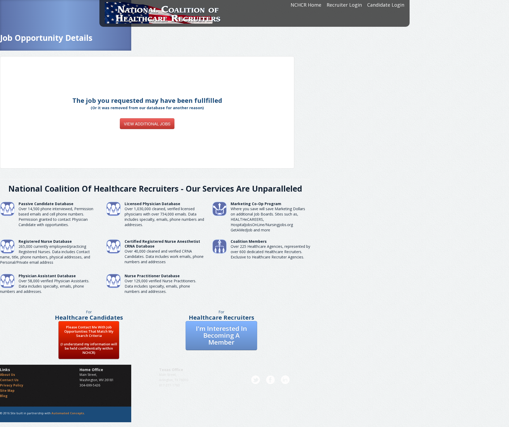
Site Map (7, 390)
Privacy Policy (11, 385)
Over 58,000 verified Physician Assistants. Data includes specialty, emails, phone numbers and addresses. (44, 286)
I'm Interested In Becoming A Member (221, 335)
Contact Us (9, 380)
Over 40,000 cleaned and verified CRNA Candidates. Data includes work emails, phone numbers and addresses (164, 256)
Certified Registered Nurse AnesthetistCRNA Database (162, 244)
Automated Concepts (67, 413)
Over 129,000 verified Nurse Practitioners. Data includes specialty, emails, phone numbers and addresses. (160, 286)
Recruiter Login (344, 5)
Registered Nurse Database (45, 241)
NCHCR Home (306, 5)
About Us (7, 374)
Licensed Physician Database (152, 203)
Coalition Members (249, 241)
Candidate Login (385, 5)
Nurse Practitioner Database (152, 275)
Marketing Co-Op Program (256, 203)
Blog (3, 396)
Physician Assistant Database (47, 275)
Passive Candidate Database (46, 203)
